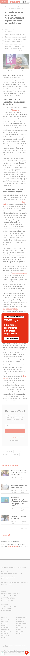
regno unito (6, 454)
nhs (20, 451)
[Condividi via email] (2, 40)
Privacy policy (5, 627)
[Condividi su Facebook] (2, 29)
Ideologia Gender (7, 451)
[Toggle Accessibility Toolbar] (26, 652)
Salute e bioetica (13, 6)
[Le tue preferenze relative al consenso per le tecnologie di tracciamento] (2, 653)
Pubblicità (4, 625)
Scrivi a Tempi (5, 619)
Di (9, 29)
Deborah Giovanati (14, 479)
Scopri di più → (24, 528)
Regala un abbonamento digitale (20, 631)
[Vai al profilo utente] (24, 1)
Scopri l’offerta (10, 338)
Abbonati (3, 1)
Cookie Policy (5, 629)
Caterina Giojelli (13, 510)
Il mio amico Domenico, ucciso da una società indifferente (19, 473)
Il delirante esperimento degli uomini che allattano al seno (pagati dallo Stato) (19, 502)
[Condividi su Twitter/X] (2, 33)
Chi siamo (4, 617)
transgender (15, 454)
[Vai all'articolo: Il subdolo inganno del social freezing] (5, 488)
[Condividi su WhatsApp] (2, 37)
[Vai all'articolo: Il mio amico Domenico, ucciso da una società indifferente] (5, 475)
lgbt (16, 451)
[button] (2, 43)
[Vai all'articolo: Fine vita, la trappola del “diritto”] (5, 519)
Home (6, 6)
